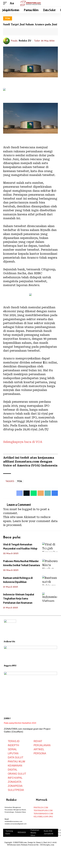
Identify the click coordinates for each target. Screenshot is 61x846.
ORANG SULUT (17, 773)
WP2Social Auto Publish (17, 845)
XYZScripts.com (47, 845)
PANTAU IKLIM (16, 761)
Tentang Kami (9, 832)
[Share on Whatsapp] (33, 493)
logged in (29, 509)
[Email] (20, 31)
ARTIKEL (39, 749)
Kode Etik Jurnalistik (48, 832)
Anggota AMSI (10, 665)
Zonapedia (15, 786)
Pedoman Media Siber (34, 832)
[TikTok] (30, 641)
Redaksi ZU (25, 41)
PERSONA (40, 753)
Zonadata (14, 782)
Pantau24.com (41, 807)
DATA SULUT (15, 757)
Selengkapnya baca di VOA (22, 441)
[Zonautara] (30, 3)
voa (7, 19)
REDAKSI (22, 832)
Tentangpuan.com (43, 810)
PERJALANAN (42, 745)
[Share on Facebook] (10, 31)
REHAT (38, 741)
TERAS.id (14, 741)
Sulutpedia (16, 790)
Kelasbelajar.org (43, 817)
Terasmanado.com (43, 814)
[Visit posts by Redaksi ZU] (6, 41)
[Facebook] (18, 641)
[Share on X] (15, 31)
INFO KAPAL (15, 777)
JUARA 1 (7, 718)
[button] (5, 3)
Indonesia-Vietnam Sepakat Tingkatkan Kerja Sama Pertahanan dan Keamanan (18, 598)
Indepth (13, 745)
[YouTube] (22, 641)
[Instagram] (26, 641)
